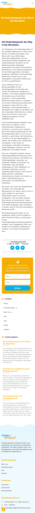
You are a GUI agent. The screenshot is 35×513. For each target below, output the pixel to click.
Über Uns (7, 312)
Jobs (5, 321)
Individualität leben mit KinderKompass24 (12, 397)
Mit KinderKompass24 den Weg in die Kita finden (17, 342)
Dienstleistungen (9, 308)
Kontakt (6, 330)
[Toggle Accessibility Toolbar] (3, 509)
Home (6, 303)
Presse (6, 325)
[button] (32, 3)
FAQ (5, 316)
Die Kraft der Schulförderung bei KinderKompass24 (16, 370)
